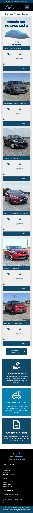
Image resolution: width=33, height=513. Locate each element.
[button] (27, 7)
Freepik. (16, 510)
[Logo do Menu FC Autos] (12, 7)
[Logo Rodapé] (16, 454)
